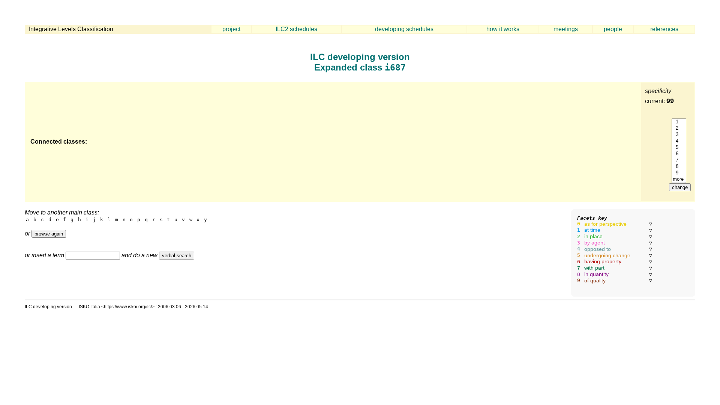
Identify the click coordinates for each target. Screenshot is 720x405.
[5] (679, 147)
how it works (502, 29)
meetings (566, 29)
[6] (679, 154)
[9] (679, 173)
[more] (679, 179)
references (664, 29)
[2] (679, 128)
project (231, 29)
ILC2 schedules (296, 29)
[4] (679, 141)
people (613, 29)
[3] (679, 135)
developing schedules (404, 29)
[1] (679, 122)
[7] (679, 160)
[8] (679, 167)
